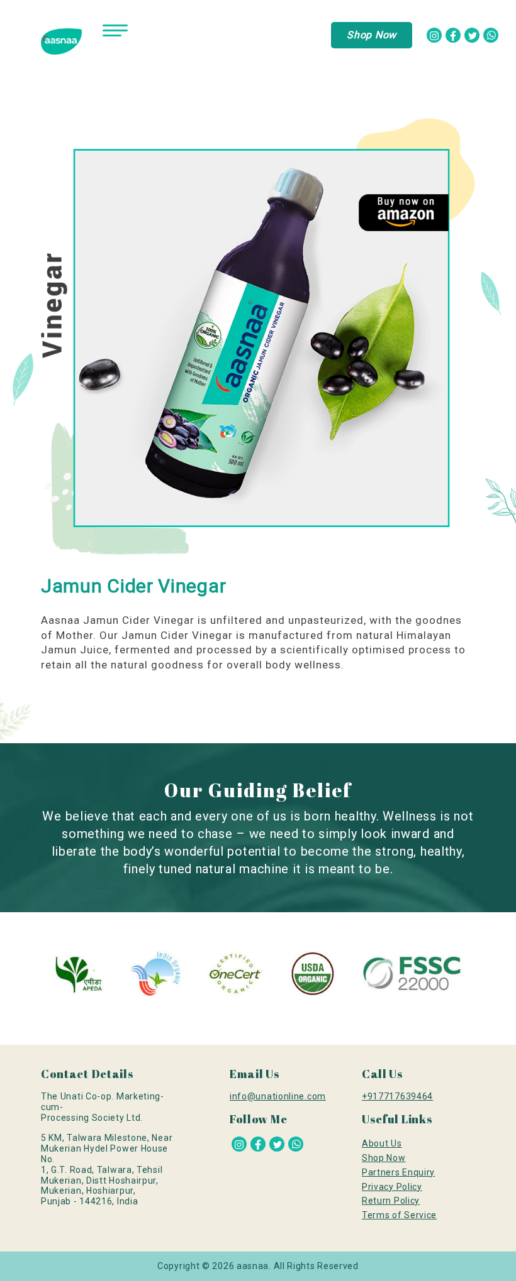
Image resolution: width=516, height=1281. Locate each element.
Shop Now (371, 35)
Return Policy (391, 1201)
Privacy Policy (392, 1187)
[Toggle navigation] (115, 34)
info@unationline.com (278, 1096)
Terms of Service (399, 1215)
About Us (382, 1143)
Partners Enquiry (398, 1172)
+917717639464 (397, 1096)
